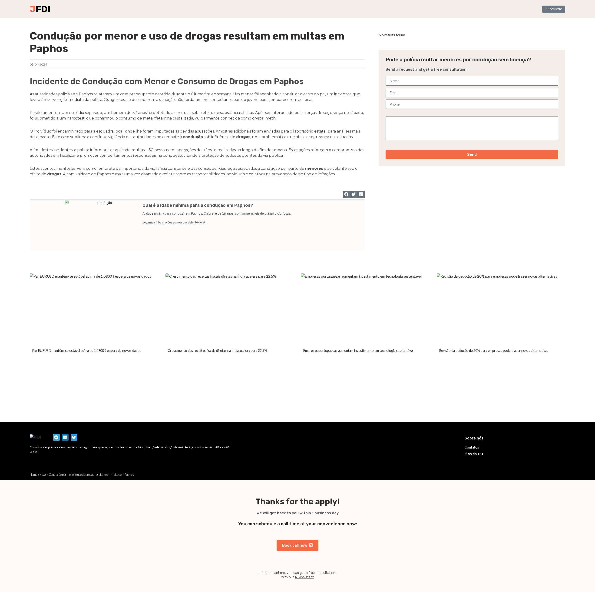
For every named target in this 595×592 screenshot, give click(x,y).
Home (33, 474)
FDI (43, 9)
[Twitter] (74, 437)
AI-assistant (304, 577)
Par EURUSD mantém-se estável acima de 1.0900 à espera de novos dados (86, 351)
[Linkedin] (65, 437)
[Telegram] (56, 437)
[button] (346, 194)
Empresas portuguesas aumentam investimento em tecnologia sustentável (358, 351)
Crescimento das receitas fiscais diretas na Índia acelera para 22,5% (217, 351)
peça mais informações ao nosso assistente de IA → (175, 222)
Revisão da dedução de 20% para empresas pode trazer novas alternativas (493, 351)
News (43, 474)
